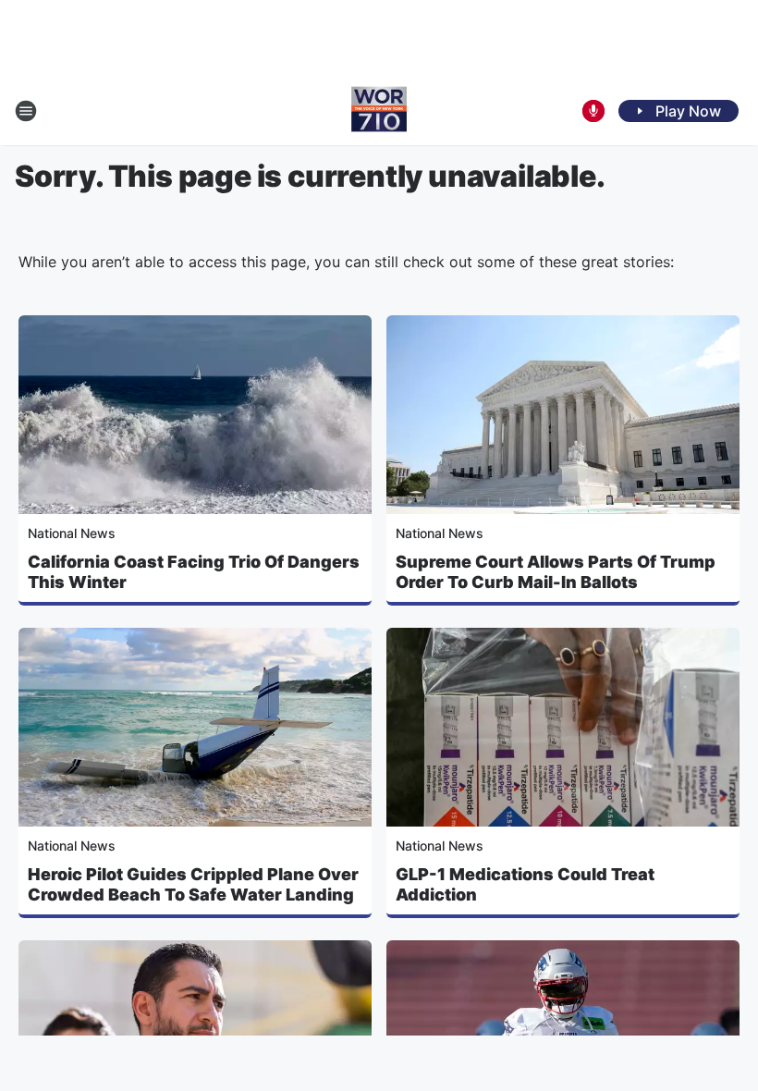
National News (72, 533)
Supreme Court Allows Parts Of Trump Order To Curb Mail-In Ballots (555, 572)
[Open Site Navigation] (26, 111)
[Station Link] (379, 111)
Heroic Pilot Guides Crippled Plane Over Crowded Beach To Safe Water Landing (193, 884)
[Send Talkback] (593, 111)
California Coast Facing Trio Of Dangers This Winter (194, 572)
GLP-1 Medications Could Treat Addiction (525, 884)
